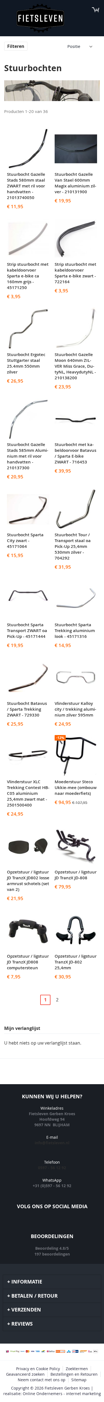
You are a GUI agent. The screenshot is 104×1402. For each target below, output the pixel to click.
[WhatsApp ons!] (77, 1223)
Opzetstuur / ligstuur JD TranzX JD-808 (76, 875)
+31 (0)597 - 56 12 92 (52, 1185)
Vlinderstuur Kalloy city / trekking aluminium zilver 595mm (75, 709)
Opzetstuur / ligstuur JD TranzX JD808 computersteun (28, 962)
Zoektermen (77, 1368)
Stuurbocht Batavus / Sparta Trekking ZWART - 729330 (27, 709)
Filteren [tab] (15, 46)
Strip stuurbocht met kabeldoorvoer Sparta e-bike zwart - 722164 (75, 273)
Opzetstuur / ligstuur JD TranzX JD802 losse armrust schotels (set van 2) (28, 880)
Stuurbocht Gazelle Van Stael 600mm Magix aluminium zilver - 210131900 (75, 183)
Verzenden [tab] (26, 1309)
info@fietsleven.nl (52, 1142)
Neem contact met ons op (41, 1379)
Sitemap (79, 1379)
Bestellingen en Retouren (74, 1374)
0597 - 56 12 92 (52, 1167)
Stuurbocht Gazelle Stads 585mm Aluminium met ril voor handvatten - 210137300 (27, 456)
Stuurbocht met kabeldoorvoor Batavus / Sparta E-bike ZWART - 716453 (75, 453)
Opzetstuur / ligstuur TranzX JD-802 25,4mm (76, 962)
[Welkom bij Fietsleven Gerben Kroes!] (40, 18)
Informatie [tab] (26, 1281)
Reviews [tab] (22, 1323)
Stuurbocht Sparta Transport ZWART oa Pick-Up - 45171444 (27, 630)
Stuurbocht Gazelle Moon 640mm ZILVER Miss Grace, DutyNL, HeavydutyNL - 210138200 (75, 366)
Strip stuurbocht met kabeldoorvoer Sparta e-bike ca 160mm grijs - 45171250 (28, 275)
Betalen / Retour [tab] (34, 1295)
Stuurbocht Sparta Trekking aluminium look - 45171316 (75, 630)
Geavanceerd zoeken (25, 1374)
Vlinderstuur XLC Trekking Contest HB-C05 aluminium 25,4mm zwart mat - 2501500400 (28, 793)
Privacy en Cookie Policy (38, 1368)
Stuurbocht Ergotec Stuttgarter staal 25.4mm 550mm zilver (26, 363)
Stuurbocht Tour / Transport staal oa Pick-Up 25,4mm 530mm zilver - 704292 (73, 546)
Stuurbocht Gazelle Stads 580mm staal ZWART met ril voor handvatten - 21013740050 (26, 185)
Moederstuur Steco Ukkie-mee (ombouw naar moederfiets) (76, 787)
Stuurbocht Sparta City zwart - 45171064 (25, 540)
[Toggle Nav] (7, 9)
